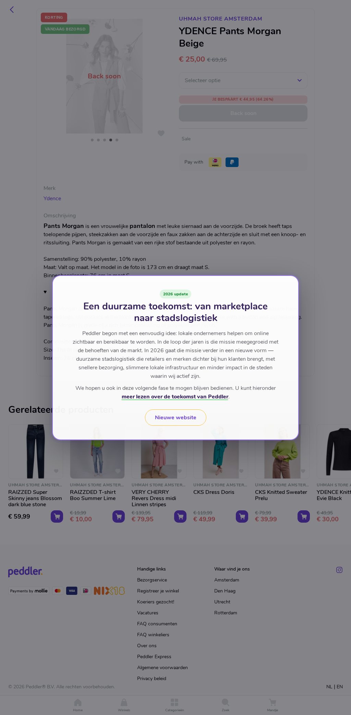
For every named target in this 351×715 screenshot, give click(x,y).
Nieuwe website (175, 417)
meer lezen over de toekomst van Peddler (175, 396)
